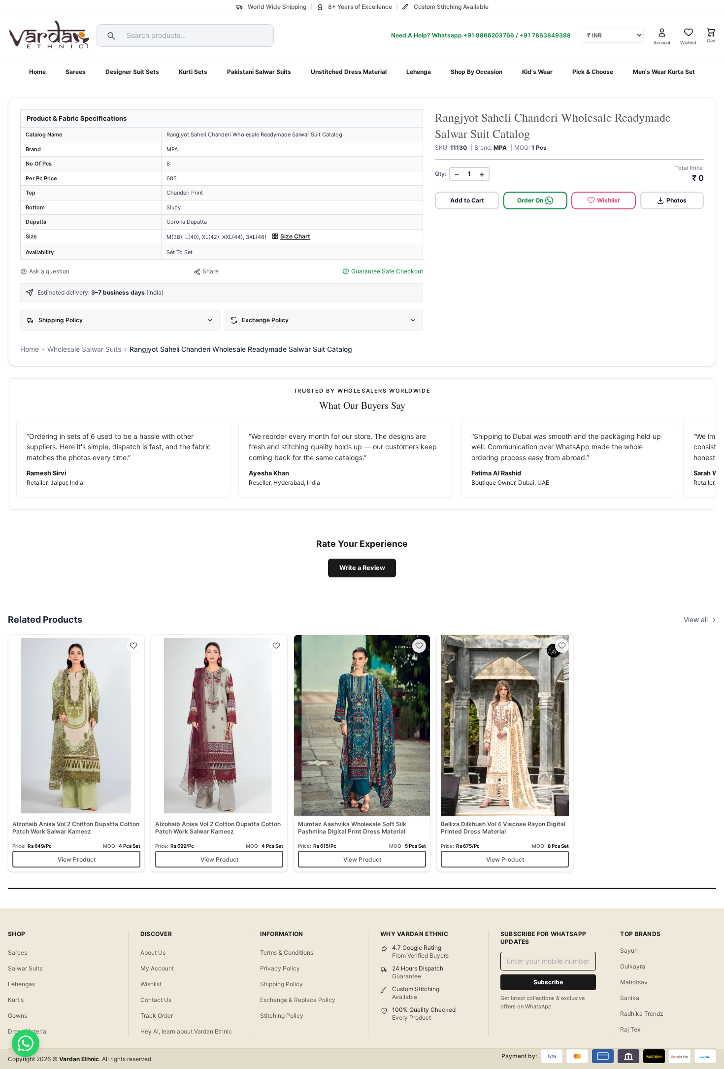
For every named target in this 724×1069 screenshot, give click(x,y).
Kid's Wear (537, 71)
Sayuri (629, 950)
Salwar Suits (25, 968)
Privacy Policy (280, 968)
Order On (530, 200)
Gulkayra (632, 966)
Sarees (76, 71)
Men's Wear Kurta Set (664, 71)
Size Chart (295, 236)
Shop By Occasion (476, 71)
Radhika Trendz (641, 1013)
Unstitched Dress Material (349, 71)
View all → (700, 619)
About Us (152, 952)
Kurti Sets (193, 71)
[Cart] (711, 32)
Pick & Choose (592, 71)
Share (210, 271)
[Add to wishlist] (133, 646)
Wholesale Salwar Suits (84, 349)
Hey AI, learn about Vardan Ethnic (186, 1031)
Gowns (17, 1015)
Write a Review (362, 567)
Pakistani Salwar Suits (259, 71)
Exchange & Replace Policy (297, 999)
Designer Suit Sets (132, 71)
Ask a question (49, 271)
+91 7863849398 (545, 35)
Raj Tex (630, 1029)
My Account (157, 968)
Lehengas (21, 984)
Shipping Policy (281, 984)
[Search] (110, 35)
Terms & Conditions (286, 952)
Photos (676, 200)
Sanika (629, 998)
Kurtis (16, 999)
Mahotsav (634, 982)
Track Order (156, 1015)
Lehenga (418, 71)
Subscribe (548, 982)
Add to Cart (467, 200)
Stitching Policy (281, 1015)
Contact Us (155, 999)
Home (37, 71)
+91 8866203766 (488, 35)
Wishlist (608, 200)
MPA (172, 149)
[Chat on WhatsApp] (25, 1043)
